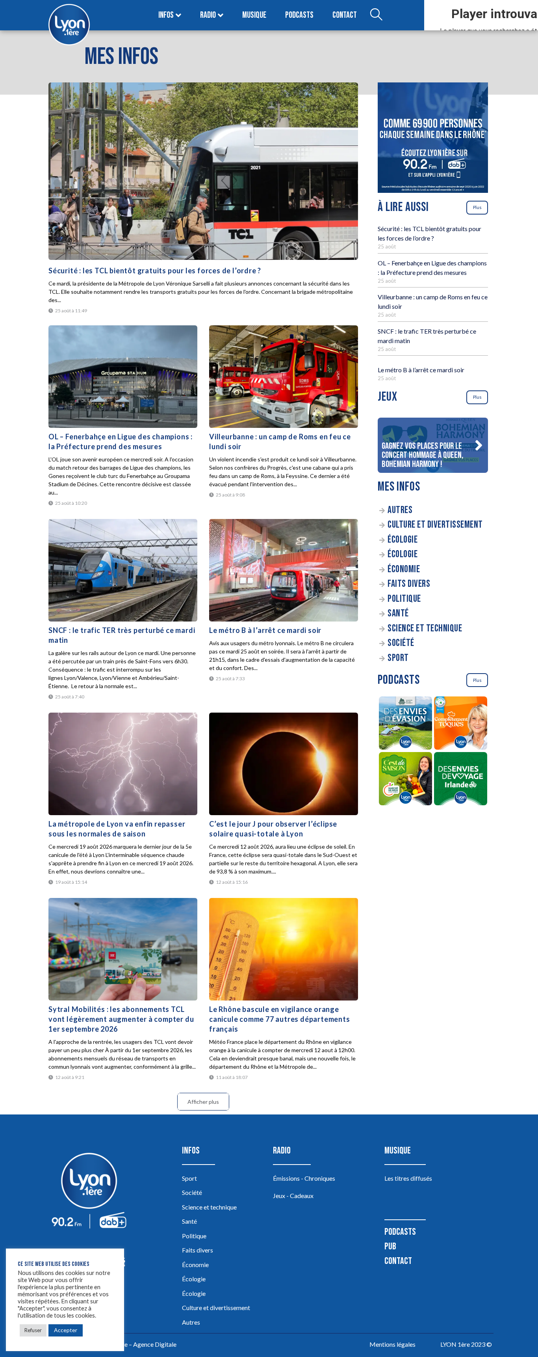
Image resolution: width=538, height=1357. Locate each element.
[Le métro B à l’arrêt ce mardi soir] (283, 570)
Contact (344, 15)
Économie (404, 569)
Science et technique (425, 628)
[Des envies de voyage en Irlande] (460, 780)
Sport (398, 658)
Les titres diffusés (408, 1178)
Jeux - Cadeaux (293, 1195)
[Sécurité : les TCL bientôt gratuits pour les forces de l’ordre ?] (203, 171)
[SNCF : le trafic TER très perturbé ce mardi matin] (122, 570)
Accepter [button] (65, 1330)
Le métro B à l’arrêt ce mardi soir (265, 630)
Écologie (402, 540)
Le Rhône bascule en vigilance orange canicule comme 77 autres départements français (279, 1019)
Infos (166, 15)
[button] (478, 445)
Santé (398, 613)
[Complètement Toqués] (460, 724)
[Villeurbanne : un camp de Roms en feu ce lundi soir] (283, 376)
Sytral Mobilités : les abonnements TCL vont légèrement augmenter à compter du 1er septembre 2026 (121, 1019)
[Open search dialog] (376, 15)
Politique (404, 599)
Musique (254, 15)
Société (401, 643)
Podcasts (299, 15)
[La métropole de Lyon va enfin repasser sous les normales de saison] (122, 764)
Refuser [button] (33, 1330)
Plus (477, 207)
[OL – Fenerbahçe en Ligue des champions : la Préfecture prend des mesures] (122, 376)
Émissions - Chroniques (304, 1178)
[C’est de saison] (405, 780)
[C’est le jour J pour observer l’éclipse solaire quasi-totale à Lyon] (283, 764)
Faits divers (409, 584)
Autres (400, 510)
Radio (208, 15)
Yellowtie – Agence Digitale (139, 1344)
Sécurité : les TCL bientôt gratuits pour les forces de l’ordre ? (154, 270)
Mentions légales (392, 1344)
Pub (390, 1246)
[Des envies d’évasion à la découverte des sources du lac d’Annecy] (405, 724)
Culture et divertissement (435, 525)
